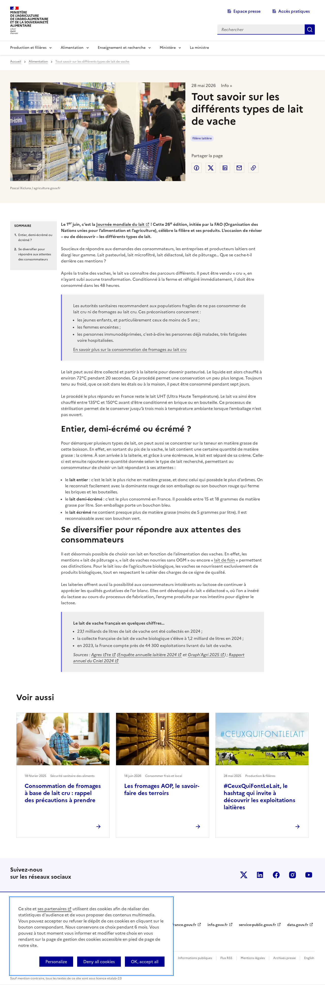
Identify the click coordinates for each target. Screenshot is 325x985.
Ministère (168, 47)
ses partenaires (52, 909)
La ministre (199, 47)
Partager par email (239, 168)
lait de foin (224, 560)
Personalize (56, 962)
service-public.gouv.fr (257, 925)
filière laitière (202, 138)
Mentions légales (253, 958)
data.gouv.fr (297, 925)
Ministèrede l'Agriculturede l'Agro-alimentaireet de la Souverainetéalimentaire (29, 19)
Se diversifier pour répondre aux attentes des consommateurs (34, 254)
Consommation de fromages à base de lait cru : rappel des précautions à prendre (63, 793)
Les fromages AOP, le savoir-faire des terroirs (161, 789)
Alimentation (72, 47)
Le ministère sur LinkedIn (260, 875)
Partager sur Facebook (196, 168)
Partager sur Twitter (211, 168)
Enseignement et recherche (121, 47)
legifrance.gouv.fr (181, 925)
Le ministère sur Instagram (292, 875)
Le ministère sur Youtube (309, 875)
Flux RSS (226, 958)
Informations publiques (195, 958)
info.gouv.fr (217, 925)
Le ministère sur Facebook (276, 875)
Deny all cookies (99, 962)
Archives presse (284, 958)
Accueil (15, 61)
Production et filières (28, 47)
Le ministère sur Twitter (244, 875)
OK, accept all (144, 962)
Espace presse (247, 11)
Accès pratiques (294, 11)
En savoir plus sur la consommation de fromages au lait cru (130, 349)
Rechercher (310, 29)
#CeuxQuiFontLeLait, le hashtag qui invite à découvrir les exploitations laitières (259, 797)
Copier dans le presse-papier (253, 168)
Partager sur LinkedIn (225, 168)
